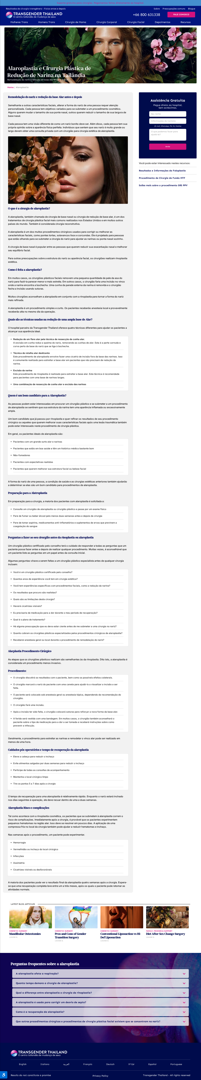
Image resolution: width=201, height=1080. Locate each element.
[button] (19, 22)
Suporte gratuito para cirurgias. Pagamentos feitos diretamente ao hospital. (100, 2)
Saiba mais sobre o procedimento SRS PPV (163, 185)
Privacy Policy (100, 1075)
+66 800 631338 (146, 14)
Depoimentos (162, 22)
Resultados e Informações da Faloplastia (162, 170)
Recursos (186, 22)
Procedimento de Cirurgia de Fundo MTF (162, 178)
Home (10, 87)
